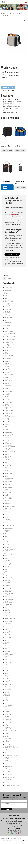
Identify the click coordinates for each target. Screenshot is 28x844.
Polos (5, 557)
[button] (24, 20)
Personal (6, 527)
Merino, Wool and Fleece (10, 743)
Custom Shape (8, 402)
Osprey (6, 426)
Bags (5, 708)
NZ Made (6, 424)
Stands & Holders (8, 342)
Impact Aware (7, 290)
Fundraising (7, 647)
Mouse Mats (7, 358)
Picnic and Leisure (8, 751)
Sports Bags (7, 765)
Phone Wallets (7, 327)
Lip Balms (6, 306)
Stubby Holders (8, 407)
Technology (7, 687)
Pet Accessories (8, 386)
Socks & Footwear (8, 669)
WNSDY (6, 293)
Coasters (6, 639)
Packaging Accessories (9, 494)
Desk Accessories (8, 503)
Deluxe (6, 667)
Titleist (6, 673)
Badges (6, 502)
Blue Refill (6, 420)
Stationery (6, 656)
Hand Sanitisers (8, 341)
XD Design (7, 539)
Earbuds (6, 353)
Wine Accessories (8, 366)
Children (6, 626)
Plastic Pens (7, 752)
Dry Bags (6, 632)
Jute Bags (6, 405)
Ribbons (6, 476)
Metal (5, 555)
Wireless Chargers (8, 334)
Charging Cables (8, 338)
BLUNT (6, 697)
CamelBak (6, 383)
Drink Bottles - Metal (9, 339)
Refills (5, 643)
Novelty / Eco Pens (9, 746)
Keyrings (6, 613)
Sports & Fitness (8, 380)
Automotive (7, 440)
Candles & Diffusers (9, 330)
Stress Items (7, 483)
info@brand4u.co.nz (14, 828)
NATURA (6, 479)
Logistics (6, 558)
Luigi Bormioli (7, 443)
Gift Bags (6, 438)
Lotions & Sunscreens (9, 301)
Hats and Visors (8, 727)
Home (3, 13)
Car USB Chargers (8, 331)
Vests (5, 784)
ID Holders (7, 448)
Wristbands (7, 612)
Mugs (5, 699)
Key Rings (6, 368)
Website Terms (5, 838)
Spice (5, 561)
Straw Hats (7, 393)
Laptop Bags (7, 322)
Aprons (6, 535)
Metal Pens (7, 744)
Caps (5, 713)
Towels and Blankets (9, 777)
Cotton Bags (7, 563)
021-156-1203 (14, 826)
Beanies (6, 710)
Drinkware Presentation (10, 333)
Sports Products (8, 766)
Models (6, 511)
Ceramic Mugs (7, 309)
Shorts (6, 760)
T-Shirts (6, 514)
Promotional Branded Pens (11, 747)
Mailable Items (8, 672)
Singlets (6, 763)
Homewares (7, 732)
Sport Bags (7, 610)
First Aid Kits (7, 349)
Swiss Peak (7, 560)
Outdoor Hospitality (9, 355)
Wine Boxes (7, 516)
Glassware (6, 314)
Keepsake (6, 462)
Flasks (5, 352)
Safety (6, 648)
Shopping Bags (8, 481)
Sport (5, 509)
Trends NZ (7, 587)
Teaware (6, 360)
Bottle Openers (8, 590)
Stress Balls (7, 769)
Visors (5, 572)
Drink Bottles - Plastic (9, 336)
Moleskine (6, 629)
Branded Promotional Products (12, 755)
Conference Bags (8, 520)
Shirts (5, 645)
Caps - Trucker (7, 508)
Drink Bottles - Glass (9, 344)
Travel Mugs (7, 305)
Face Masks (7, 325)
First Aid (6, 320)
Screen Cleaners (8, 346)
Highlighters (7, 429)
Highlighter (7, 379)
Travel (5, 538)
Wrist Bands (7, 566)
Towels (6, 375)
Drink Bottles (7, 347)
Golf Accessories (8, 497)
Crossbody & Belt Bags (10, 289)
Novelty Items (7, 591)
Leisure (6, 489)
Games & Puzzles (8, 472)
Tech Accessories (8, 303)
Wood (5, 475)
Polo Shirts (7, 754)
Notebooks (7, 369)
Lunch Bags (7, 500)
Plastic (6, 533)
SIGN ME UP (6, 809)
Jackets (6, 735)
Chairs (5, 664)
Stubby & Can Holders (9, 446)
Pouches (6, 300)
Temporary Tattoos (9, 654)
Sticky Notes (7, 505)
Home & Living (8, 620)
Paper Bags (7, 427)
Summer (6, 495)
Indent (6, 286)
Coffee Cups (7, 328)
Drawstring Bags (8, 445)
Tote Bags (7, 609)
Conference (7, 423)
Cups (5, 702)
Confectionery (7, 465)
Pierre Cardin (7, 583)
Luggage (6, 740)
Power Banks (7, 312)
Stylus (5, 691)
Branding (5, 72)
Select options (7, 150)
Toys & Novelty (8, 779)
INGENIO (6, 298)
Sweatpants (7, 692)
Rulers (5, 467)
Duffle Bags (7, 675)
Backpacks (7, 706)
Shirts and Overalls (8, 757)
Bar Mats (6, 522)
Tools (5, 490)
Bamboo (6, 457)
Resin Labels (7, 372)
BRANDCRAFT (7, 519)
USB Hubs (6, 350)
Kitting (6, 536)
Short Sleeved (7, 758)
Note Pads (7, 524)
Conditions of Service (16, 838)
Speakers (6, 363)
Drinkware (6, 658)
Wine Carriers (7, 385)
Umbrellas (6, 574)
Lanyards (6, 388)
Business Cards (8, 391)
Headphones (7, 308)
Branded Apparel (8, 705)
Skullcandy (6, 404)
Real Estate (7, 580)
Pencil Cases (7, 484)
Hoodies (6, 733)
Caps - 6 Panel (7, 662)
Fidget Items (7, 634)
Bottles (6, 703)
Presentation (7, 623)
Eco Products (7, 722)
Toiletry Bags (7, 588)
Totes (5, 776)
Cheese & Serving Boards (10, 434)
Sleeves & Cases (8, 317)
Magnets (6, 681)
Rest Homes (7, 582)
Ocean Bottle (7, 585)
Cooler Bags (7, 631)
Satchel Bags (7, 651)
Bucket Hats (7, 550)
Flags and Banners (8, 724)
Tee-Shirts (6, 773)
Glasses (6, 700)
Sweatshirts (7, 579)
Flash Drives (7, 361)
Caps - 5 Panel (7, 637)
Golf (5, 552)
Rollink (6, 541)
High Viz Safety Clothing (10, 730)
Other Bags (7, 464)
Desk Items (7, 409)
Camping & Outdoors (9, 416)
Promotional (7, 544)
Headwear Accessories (9, 618)
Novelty (6, 601)
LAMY (5, 607)
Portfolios (6, 678)
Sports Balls (7, 454)
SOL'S (5, 650)
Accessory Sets (8, 287)
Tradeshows (7, 401)
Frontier (6, 297)
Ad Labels (6, 412)
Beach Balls (7, 565)
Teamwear (7, 624)
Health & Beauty (8, 604)
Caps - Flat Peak (8, 487)
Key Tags (6, 736)
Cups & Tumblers (8, 319)
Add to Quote (8, 87)
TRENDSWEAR (8, 498)
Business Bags (8, 711)
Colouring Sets (7, 546)
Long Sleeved (7, 738)
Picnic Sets (7, 640)
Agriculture (7, 694)
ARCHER (6, 292)
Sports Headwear (8, 528)
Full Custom (7, 382)
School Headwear (8, 684)
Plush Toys (7, 676)
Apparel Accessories (9, 602)
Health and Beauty (8, 728)
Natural (6, 461)
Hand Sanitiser (7, 311)
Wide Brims (7, 596)
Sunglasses (7, 530)
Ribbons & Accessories (10, 451)
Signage (6, 470)
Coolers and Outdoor (9, 717)
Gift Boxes (7, 399)
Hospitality (7, 695)
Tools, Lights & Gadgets (10, 774)
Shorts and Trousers (9, 762)
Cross (5, 295)
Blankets (6, 394)
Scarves (6, 415)
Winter (6, 517)
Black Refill (7, 437)
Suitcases (6, 653)
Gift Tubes (6, 421)
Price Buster (7, 628)
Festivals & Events (8, 478)
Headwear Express (8, 374)
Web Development (6, 840)
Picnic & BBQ (7, 686)
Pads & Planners (8, 432)
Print (5, 659)
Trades (6, 670)
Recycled (6, 442)
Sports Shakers (8, 323)
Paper (5, 398)
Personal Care (7, 316)
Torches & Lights (8, 357)
